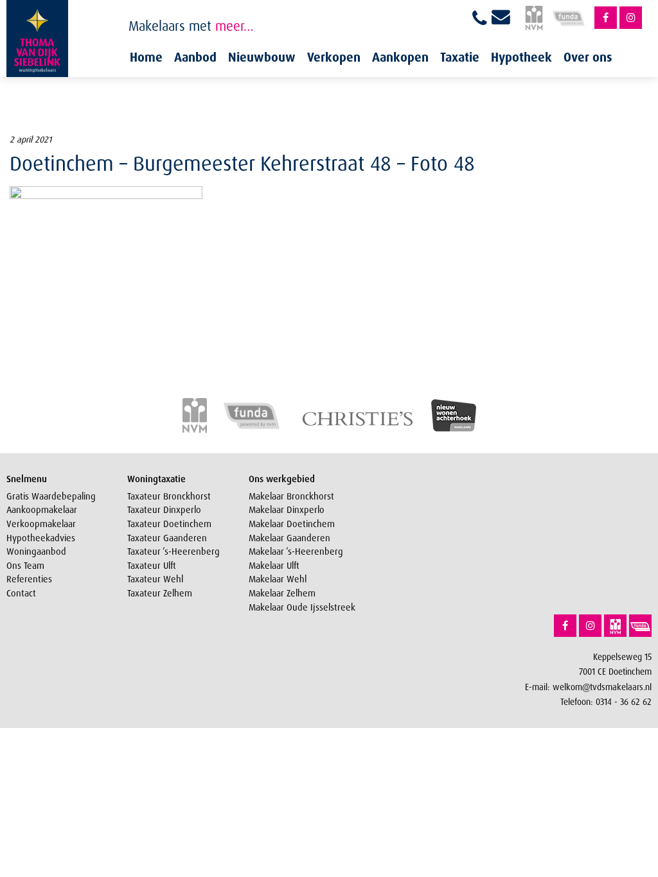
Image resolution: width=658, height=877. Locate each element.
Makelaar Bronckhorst (291, 496)
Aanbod (195, 57)
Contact (21, 593)
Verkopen (333, 57)
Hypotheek (521, 57)
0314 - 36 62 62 (624, 701)
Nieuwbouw (262, 57)
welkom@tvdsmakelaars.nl (602, 686)
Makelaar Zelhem (282, 593)
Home (146, 57)
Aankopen (400, 57)
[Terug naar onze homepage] (37, 38)
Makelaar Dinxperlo (287, 510)
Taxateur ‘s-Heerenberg (173, 551)
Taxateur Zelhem (159, 593)
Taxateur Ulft (151, 565)
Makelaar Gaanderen (289, 538)
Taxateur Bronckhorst (169, 496)
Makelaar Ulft (274, 565)
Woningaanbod (36, 551)
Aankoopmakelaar (41, 510)
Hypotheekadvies (40, 538)
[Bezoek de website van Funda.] (640, 625)
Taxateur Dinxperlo (164, 510)
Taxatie (459, 57)
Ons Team (25, 565)
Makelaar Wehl (278, 579)
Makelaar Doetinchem (292, 524)
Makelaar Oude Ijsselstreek (302, 607)
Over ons (588, 57)
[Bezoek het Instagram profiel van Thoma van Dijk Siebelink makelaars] (630, 17)
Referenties (29, 579)
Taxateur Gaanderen (167, 538)
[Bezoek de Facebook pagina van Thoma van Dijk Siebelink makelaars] (605, 17)
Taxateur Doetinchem (169, 524)
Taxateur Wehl (155, 579)
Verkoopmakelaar (41, 524)
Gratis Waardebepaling (51, 496)
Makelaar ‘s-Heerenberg (296, 551)
